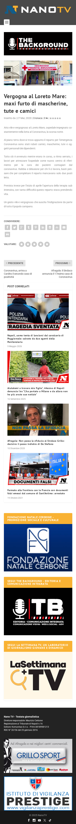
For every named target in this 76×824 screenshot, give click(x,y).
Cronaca (37, 118)
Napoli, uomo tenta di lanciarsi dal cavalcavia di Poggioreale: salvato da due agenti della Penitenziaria (35, 338)
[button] (38, 43)
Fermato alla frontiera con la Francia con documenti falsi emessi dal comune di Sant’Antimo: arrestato (37, 492)
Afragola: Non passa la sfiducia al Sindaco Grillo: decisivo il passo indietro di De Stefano (36, 442)
